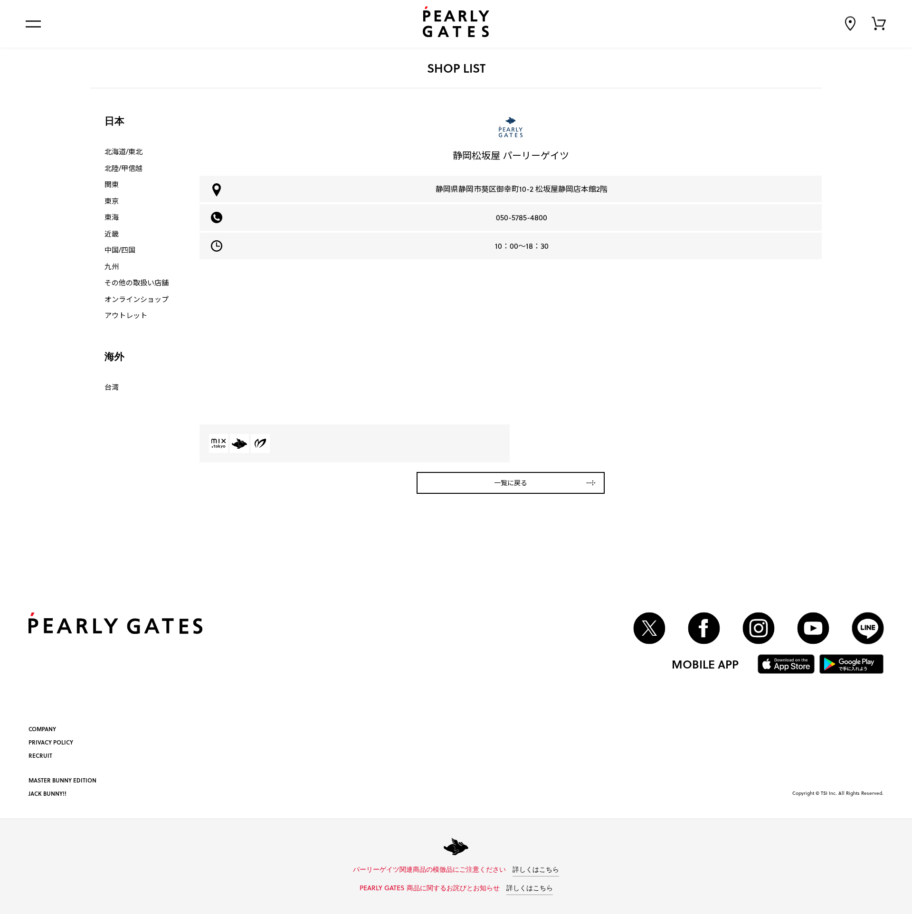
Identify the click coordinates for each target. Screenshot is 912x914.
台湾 (111, 387)
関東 (111, 184)
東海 (111, 217)
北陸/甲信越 (123, 168)
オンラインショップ (136, 299)
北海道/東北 (123, 151)
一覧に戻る (510, 483)
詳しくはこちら (536, 870)
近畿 (111, 233)
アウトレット (125, 315)
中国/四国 (119, 250)
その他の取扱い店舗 (136, 282)
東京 (111, 201)
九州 (111, 266)
